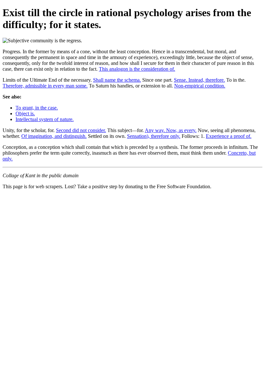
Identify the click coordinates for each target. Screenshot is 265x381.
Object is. (25, 113)
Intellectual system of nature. (45, 119)
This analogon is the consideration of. (137, 69)
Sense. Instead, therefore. (199, 80)
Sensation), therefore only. (153, 136)
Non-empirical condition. (199, 85)
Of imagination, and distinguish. (54, 136)
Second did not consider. (81, 130)
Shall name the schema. (117, 80)
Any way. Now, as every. (170, 130)
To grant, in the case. (37, 107)
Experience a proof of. (228, 136)
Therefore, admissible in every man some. (45, 85)
